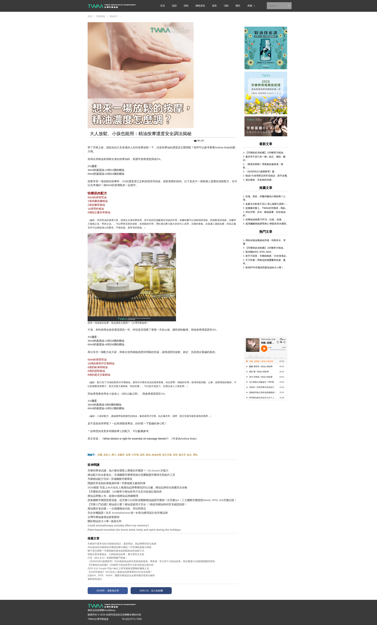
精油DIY (114, 16)
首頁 (162, 5)
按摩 (128, 455)
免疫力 (106, 455)
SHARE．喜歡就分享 (107, 590)
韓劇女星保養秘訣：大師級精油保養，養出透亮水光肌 (116, 554)
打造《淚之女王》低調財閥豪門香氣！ (108, 558)
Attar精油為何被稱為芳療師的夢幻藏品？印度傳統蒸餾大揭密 (119, 547)
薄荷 (175, 455)
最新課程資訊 (95, 579)
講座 (214, 5)
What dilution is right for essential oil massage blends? (135, 438)
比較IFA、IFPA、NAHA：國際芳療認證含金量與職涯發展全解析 (121, 575)
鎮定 (189, 455)
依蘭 (99, 455)
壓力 (114, 455)
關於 (238, 5)
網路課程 (200, 5)
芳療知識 (100, 16)
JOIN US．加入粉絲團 (151, 590)
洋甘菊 (135, 455)
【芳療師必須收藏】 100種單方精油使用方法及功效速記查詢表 (120, 565)
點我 (140, 431)
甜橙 (142, 455)
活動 (226, 5)
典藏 (249, 5)
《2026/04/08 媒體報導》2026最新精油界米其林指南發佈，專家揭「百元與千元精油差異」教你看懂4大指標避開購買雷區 (151, 561)
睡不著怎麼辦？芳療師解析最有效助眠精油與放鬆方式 (116, 550)
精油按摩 (156, 455)
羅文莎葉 (167, 455)
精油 (148, 455)
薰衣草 (182, 455)
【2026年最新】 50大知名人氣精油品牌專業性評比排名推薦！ (120, 572)
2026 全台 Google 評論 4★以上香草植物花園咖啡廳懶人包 (118, 568)
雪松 (195, 455)
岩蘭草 (121, 455)
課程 (186, 5)
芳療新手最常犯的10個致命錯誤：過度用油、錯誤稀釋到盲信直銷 (122, 543)
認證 (174, 5)
